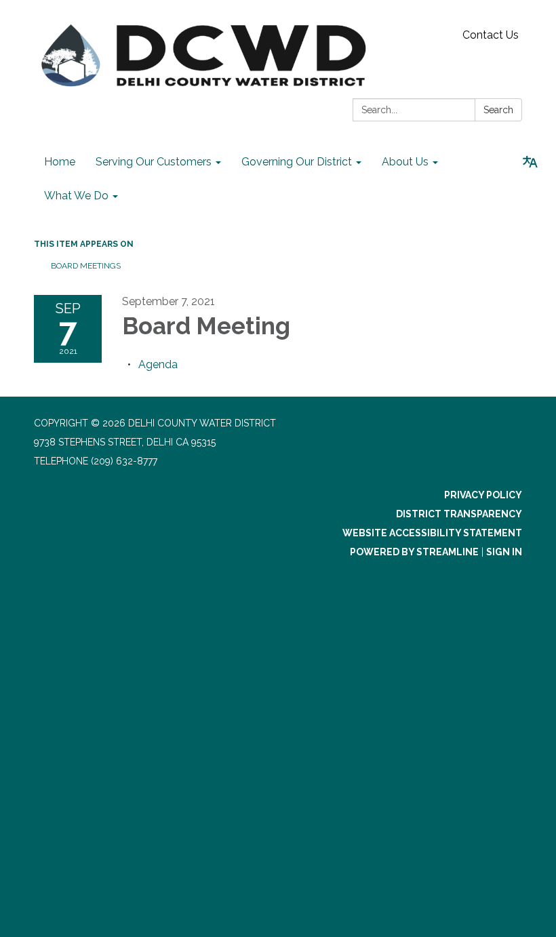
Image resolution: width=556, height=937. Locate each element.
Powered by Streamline (414, 551)
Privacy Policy (483, 495)
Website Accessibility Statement (432, 532)
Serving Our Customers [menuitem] (154, 161)
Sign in (504, 551)
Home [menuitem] (59, 161)
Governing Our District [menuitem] (296, 161)
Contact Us (490, 34)
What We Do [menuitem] (76, 195)
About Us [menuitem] (405, 161)
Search (498, 109)
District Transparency (459, 514)
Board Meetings (86, 266)
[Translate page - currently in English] (530, 162)
